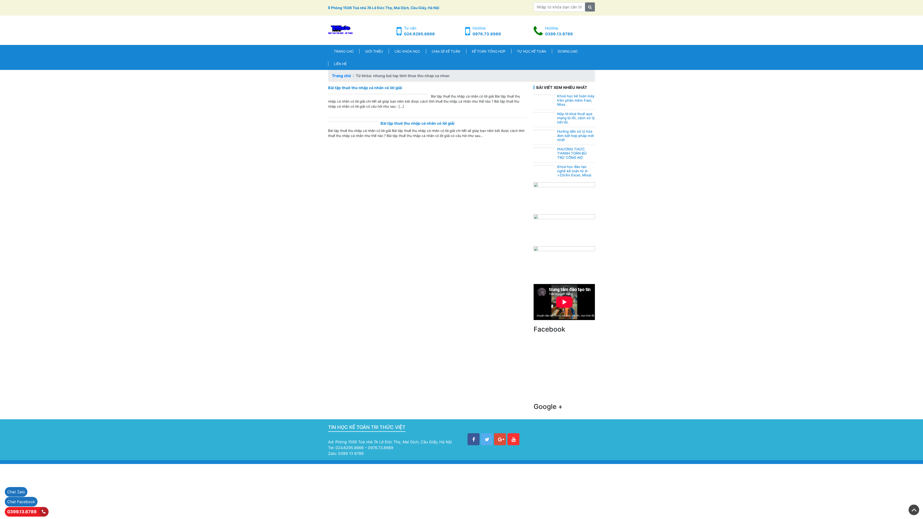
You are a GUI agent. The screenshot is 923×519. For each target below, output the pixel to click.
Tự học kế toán (531, 51)
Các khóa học (407, 51)
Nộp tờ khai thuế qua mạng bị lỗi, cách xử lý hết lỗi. (576, 118)
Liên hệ (340, 64)
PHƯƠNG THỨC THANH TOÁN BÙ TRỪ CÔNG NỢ (572, 153)
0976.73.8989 (487, 33)
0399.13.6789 (559, 33)
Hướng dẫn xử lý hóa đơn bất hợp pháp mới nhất (575, 135)
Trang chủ (344, 51)
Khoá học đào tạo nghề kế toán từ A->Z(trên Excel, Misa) (574, 171)
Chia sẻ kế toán (446, 51)
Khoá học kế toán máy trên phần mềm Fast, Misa (575, 100)
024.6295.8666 (419, 33)
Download (568, 51)
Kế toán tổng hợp (488, 51)
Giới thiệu (374, 51)
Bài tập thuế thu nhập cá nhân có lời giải (365, 87)
